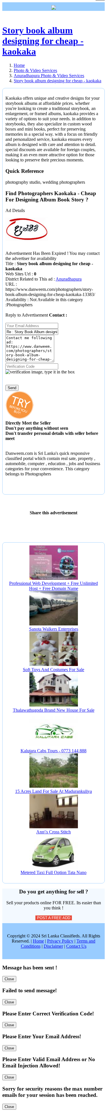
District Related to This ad (29, 279)
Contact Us (76, 946)
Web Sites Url (18, 273)
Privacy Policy (60, 941)
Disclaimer (53, 946)
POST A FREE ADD (53, 918)
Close (9, 979)
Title (10, 263)
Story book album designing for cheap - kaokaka (43, 41)
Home (38, 941)
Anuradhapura (69, 279)
